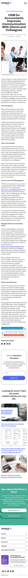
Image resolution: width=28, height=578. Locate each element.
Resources (4, 542)
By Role (3, 538)
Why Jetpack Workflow (8, 550)
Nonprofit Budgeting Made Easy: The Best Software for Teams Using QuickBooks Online (13, 450)
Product (3, 534)
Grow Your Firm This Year (18, 565)
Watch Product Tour (14, 510)
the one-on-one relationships (10, 190)
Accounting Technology (14, 11)
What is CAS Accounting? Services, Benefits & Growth (11, 476)
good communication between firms (12, 246)
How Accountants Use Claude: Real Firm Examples (12, 425)
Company (4, 546)
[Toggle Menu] (25, 3)
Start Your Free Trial (14, 516)
